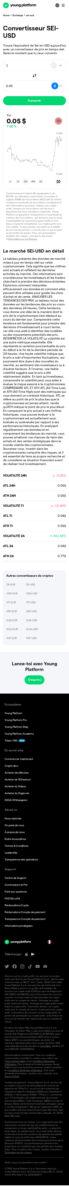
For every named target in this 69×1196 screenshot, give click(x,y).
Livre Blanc (45, 1046)
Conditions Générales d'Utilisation (25, 1070)
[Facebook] (14, 966)
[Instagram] (22, 966)
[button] (10, 181)
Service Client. (12, 1076)
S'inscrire (34, 679)
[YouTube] (37, 966)
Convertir (34, 100)
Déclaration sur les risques (18, 1152)
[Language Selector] (57, 5)
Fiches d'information (15, 1061)
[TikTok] (30, 966)
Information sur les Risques (22, 239)
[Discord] (45, 966)
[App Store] (26, 954)
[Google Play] (33, 954)
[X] (7, 966)
